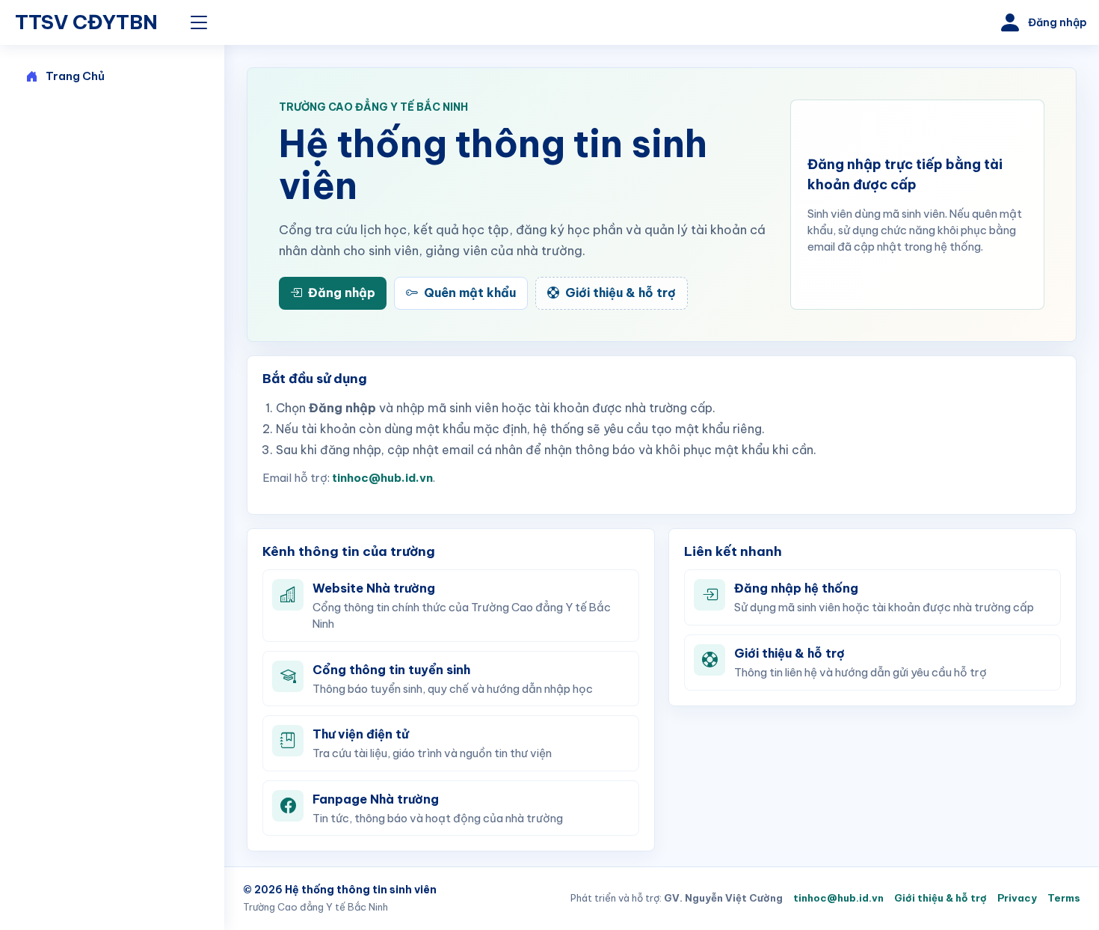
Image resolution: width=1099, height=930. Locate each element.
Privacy (1017, 898)
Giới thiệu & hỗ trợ (940, 898)
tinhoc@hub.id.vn (382, 478)
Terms (1063, 898)
